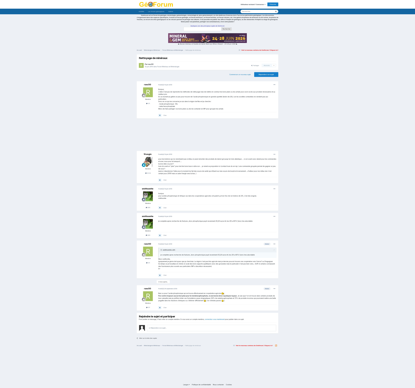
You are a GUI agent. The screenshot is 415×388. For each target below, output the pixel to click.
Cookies (229, 385)
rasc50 (150, 64)
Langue (186, 385)
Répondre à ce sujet (266, 74)
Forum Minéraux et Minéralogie (168, 66)
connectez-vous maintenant (215, 319)
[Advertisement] (207, 136)
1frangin (148, 154)
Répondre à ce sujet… (158, 328)
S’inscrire (273, 4)
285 (148, 207)
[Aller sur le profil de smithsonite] (148, 196)
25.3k (149, 173)
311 (149, 103)
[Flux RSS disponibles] (276, 345)
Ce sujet (268, 11)
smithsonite (147, 189)
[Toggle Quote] (161, 250)
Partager (255, 65)
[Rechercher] (276, 11)
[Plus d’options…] (274, 84)
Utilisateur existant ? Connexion (253, 4)
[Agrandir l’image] (222, 293)
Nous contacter (218, 385)
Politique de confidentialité (201, 385)
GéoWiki (141, 11)
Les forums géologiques (156, 11)
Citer (165, 115)
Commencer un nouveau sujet (240, 74)
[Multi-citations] (159, 115)
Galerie (170, 11)
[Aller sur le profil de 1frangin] (148, 162)
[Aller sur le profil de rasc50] (141, 65)
